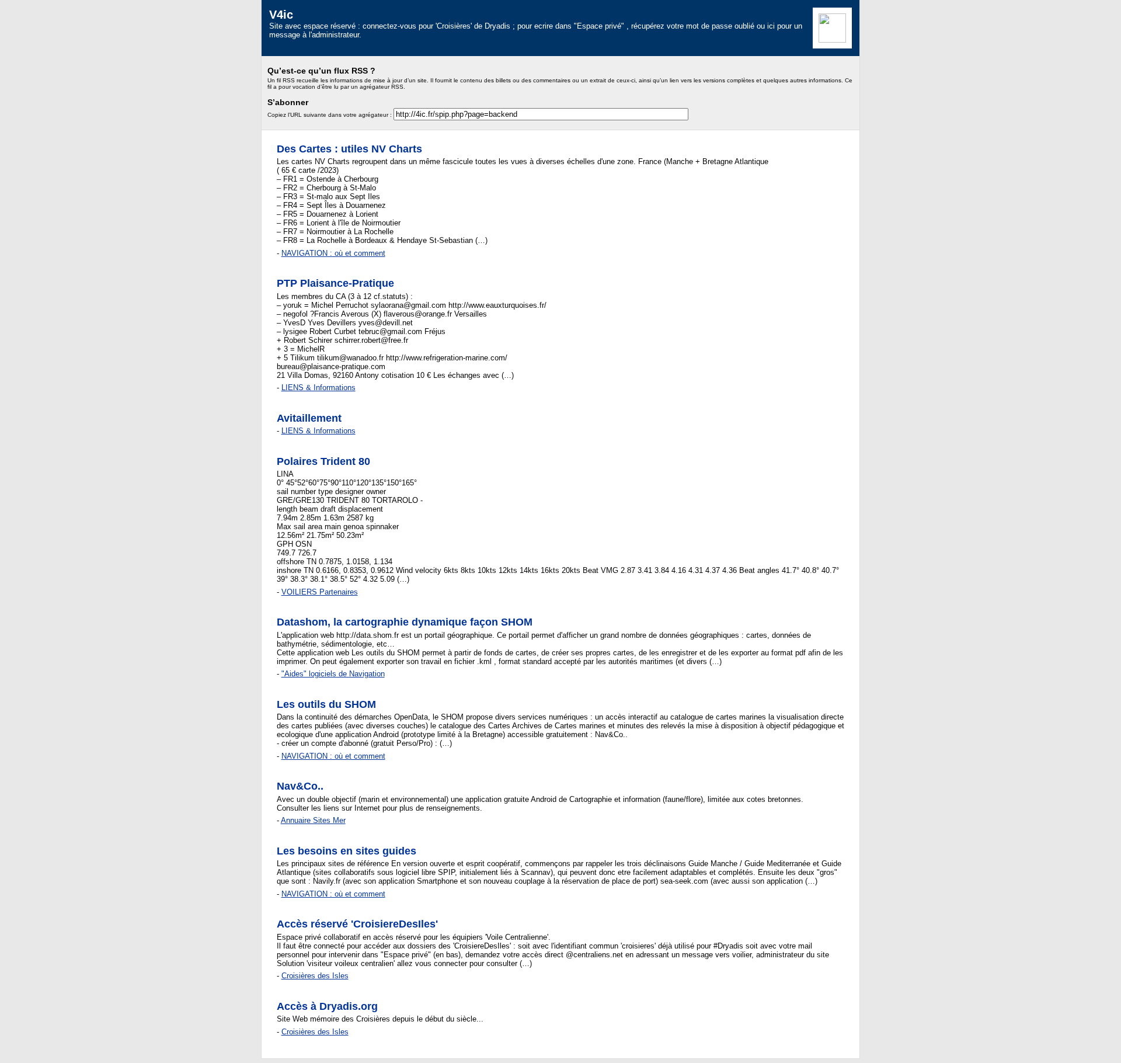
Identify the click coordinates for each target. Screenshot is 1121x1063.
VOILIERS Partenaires (319, 592)
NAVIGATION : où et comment (333, 253)
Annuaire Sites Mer (313, 820)
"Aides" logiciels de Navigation (333, 673)
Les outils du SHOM (326, 704)
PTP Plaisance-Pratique (335, 283)
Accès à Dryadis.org (327, 1006)
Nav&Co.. (300, 786)
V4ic (281, 14)
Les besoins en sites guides (346, 851)
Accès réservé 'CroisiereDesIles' (357, 924)
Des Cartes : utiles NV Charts (349, 149)
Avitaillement (309, 418)
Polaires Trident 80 (323, 461)
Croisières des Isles (315, 975)
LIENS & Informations (318, 387)
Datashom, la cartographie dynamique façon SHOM (404, 622)
